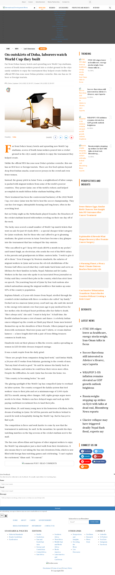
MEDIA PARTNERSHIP (21, 526)
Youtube (87, 461)
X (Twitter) (103, 537)
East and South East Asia (40, 542)
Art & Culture (60, 13)
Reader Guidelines (15, 537)
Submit (57, 508)
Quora (99, 456)
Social (60, 33)
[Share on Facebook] (55, 137)
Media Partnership (54, 2)
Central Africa (41, 552)
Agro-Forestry (60, 11)
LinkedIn (87, 456)
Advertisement (40, 2)
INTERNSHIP (36, 526)
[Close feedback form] (114, 474)
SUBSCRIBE (94, 522)
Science (60, 31)
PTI (6, 83)
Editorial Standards (16, 534)
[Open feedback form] (6, 516)
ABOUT (23, 520)
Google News (100, 461)
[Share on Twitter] (61, 137)
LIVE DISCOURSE (63, 8)
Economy (59, 18)
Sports (60, 35)
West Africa (59, 540)
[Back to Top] (2, 516)
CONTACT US (49, 526)
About (24, 2)
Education (59, 20)
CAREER (32, 520)
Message (3, 494)
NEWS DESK (42, 8)
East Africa (40, 555)
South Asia (40, 537)
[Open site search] (110, 8)
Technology (60, 15)
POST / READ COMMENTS (45, 463)
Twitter (99, 451)
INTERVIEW (96, 8)
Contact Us (65, 2)
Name (2, 480)
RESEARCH (52, 8)
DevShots (89, 534)
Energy (60, 22)
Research (89, 537)
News (16, 49)
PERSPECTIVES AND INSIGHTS (81, 8)
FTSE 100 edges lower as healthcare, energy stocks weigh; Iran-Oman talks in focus (95, 336)
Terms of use (56, 568)
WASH (60, 41)
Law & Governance (59, 26)
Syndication (13, 540)
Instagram (103, 542)
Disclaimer (47, 568)
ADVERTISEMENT (45, 520)
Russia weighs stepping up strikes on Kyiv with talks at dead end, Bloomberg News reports (95, 404)
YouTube (103, 540)
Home (8, 49)
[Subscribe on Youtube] (71, 137)
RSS (85, 466)
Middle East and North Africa (59, 544)
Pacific (38, 534)
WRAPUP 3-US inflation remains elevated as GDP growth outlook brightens (93, 380)
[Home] (34, 8)
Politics (59, 24)
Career (30, 2)
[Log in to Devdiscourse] (90, 2)
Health (60, 29)
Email (2, 487)
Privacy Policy (67, 568)
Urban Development (59, 39)
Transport (59, 37)
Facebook (87, 451)
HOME (15, 520)
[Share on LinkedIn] (66, 137)
